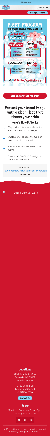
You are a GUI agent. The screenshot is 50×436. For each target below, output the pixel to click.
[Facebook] (19, 420)
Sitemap (37, 431)
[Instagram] (31, 420)
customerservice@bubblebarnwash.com (26, 170)
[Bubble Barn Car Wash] (6, 7)
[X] (25, 420)
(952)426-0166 (25, 380)
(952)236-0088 (25, 392)
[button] (43, 7)
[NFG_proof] (25, 52)
